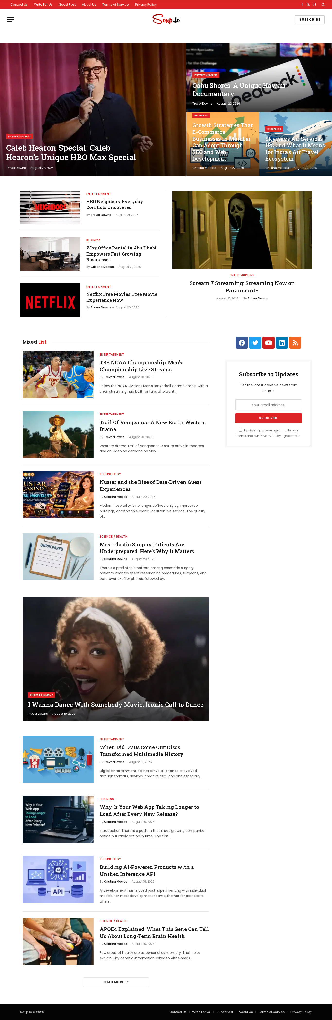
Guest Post (67, 4)
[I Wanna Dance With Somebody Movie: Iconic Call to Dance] (116, 659)
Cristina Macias (204, 168)
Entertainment (19, 136)
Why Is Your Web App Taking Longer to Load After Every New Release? (149, 810)
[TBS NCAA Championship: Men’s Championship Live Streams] (58, 374)
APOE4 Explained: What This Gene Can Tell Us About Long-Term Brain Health (154, 932)
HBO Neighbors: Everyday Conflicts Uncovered (114, 204)
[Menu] (10, 19)
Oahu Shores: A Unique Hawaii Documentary (238, 90)
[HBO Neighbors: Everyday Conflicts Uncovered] (50, 207)
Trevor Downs (16, 168)
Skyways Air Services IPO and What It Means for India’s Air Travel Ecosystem (295, 148)
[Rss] (295, 343)
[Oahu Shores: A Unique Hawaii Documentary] (259, 77)
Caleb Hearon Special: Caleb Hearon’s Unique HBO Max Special (71, 152)
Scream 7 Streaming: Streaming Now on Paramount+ (242, 287)
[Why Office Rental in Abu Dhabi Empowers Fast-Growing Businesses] (50, 254)
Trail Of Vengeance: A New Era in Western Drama (153, 426)
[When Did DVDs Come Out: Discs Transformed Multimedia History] (58, 759)
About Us (89, 4)
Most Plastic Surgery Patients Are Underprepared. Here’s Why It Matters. (147, 548)
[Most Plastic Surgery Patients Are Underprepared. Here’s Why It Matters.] (58, 556)
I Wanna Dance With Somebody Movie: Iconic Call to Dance (115, 705)
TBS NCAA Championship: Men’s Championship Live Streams (141, 366)
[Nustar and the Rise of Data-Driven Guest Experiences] (58, 494)
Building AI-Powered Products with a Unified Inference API (147, 870)
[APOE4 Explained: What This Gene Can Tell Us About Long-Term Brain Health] (58, 941)
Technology (110, 474)
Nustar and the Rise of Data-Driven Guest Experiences (150, 485)
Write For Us (43, 4)
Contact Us (19, 4)
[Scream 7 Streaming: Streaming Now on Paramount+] (242, 230)
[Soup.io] (166, 19)
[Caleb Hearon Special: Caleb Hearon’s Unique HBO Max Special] (93, 109)
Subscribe (309, 19)
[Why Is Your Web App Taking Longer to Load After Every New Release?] (58, 819)
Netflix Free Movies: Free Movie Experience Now (121, 297)
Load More (114, 982)
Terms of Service (115, 4)
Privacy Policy (146, 4)
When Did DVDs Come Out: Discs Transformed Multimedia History (141, 751)
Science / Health (114, 536)
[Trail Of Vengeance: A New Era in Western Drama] (58, 434)
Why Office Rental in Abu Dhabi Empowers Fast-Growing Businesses (121, 254)
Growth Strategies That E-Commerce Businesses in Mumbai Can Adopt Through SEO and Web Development (222, 142)
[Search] (323, 4)
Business (201, 115)
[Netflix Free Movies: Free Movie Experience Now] (50, 300)
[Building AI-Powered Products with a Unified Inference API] (58, 879)
